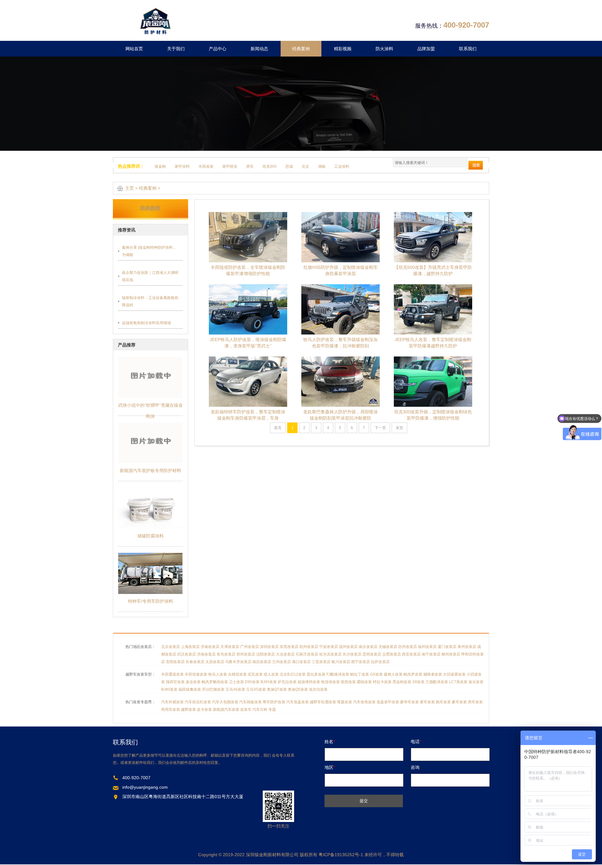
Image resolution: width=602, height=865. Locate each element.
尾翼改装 (344, 702)
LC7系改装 (458, 682)
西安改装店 (411, 654)
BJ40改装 (269, 682)
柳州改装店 (450, 654)
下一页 (380, 428)
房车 (250, 166)
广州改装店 (249, 647)
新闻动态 (259, 48)
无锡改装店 (387, 647)
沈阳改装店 (265, 654)
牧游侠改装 (330, 682)
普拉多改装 (316, 674)
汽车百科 (259, 709)
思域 (289, 166)
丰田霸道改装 (172, 674)
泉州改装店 (466, 647)
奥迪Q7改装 (277, 689)
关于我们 (176, 48)
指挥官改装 (175, 682)
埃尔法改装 (318, 689)
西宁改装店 (360, 662)
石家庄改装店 (307, 654)
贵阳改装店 (175, 662)
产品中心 (217, 48)
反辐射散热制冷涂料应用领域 (146, 323)
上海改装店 (190, 647)
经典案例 (301, 48)
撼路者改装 (432, 674)
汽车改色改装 (364, 702)
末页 (399, 428)
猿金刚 (160, 166)
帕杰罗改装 (413, 674)
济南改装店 (210, 647)
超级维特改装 (309, 682)
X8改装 (418, 682)
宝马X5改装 (256, 689)
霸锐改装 (364, 682)
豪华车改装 (409, 702)
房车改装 (475, 702)
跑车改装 (443, 702)
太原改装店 (214, 662)
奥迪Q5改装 (298, 689)
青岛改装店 (226, 654)
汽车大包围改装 (225, 702)
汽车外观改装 (172, 702)
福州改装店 (427, 647)
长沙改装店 (352, 654)
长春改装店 (195, 662)
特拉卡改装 (382, 682)
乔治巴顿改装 (213, 689)
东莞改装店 (289, 647)
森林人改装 (393, 674)
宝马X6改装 (235, 689)
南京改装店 (368, 647)
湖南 (321, 166)
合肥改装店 (391, 654)
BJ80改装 (169, 689)
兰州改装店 (281, 662)
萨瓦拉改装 (287, 682)
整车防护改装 (274, 702)
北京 (305, 166)
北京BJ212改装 (293, 674)
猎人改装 (271, 674)
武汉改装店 (186, 654)
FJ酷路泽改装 (337, 674)
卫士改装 (236, 682)
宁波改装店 (328, 647)
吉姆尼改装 (237, 674)
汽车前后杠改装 (198, 702)
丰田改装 (206, 166)
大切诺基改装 (454, 674)
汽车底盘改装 (297, 702)
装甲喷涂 (229, 166)
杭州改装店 (308, 647)
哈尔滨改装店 (330, 654)
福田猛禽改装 (189, 689)
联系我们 (468, 48)
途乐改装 (475, 682)
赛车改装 (427, 702)
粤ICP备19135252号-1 (341, 854)
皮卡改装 (204, 709)
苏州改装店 (407, 647)
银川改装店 (340, 662)
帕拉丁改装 (359, 674)
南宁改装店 (431, 654)
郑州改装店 (245, 654)
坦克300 (269, 166)
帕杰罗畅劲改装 (215, 682)
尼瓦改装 (255, 674)
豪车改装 (459, 702)
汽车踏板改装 (250, 702)
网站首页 (134, 48)
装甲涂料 (182, 166)
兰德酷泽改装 (436, 682)
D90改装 (252, 682)
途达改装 (193, 682)
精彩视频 (342, 48)
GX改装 (376, 674)
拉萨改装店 (380, 662)
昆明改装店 (371, 654)
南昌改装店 (261, 662)
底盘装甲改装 (388, 702)
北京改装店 (170, 647)
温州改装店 (348, 647)
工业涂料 (341, 166)
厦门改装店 (447, 647)
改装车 (245, 709)
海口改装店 (301, 662)
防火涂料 (384, 48)
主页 (129, 188)
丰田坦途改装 (196, 674)
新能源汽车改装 (226, 709)
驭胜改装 (348, 682)
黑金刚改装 (402, 682)
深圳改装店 (269, 647)
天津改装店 (229, 647)
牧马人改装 (217, 674)
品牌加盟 (426, 48)
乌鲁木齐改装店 (238, 662)
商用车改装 (170, 709)
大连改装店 (285, 654)
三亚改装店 (321, 662)
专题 (272, 709)
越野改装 (188, 709)
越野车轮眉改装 (323, 702)
